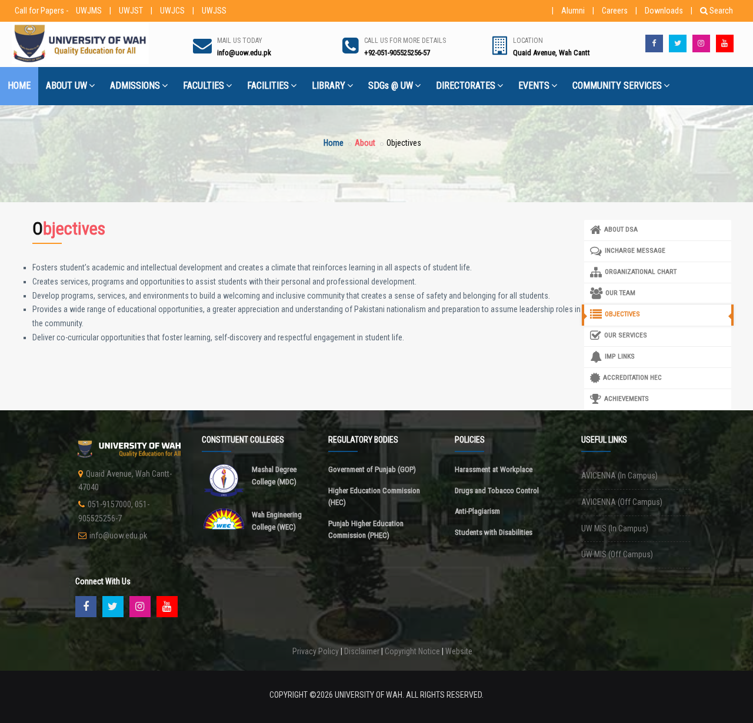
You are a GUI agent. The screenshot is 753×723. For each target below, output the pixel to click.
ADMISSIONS (135, 85)
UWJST (131, 10)
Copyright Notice (412, 651)
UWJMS (89, 10)
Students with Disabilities (493, 532)
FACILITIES (268, 85)
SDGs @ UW (390, 85)
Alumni (573, 10)
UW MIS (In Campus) (614, 528)
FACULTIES (203, 85)
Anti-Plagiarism (477, 511)
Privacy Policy (315, 651)
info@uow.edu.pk (118, 535)
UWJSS (214, 10)
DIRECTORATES (465, 85)
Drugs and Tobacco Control (497, 490)
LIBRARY (328, 85)
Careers (615, 10)
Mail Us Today (239, 40)
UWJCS (172, 10)
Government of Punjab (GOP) (372, 469)
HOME (19, 85)
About (365, 143)
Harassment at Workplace (493, 469)
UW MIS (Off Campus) (617, 554)
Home (334, 143)
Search (721, 10)
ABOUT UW (66, 85)
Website (458, 651)
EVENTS (533, 85)
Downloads (664, 10)
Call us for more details (405, 40)
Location (528, 40)
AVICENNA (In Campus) (619, 475)
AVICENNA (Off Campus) (621, 502)
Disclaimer (361, 651)
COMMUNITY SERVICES (617, 85)
